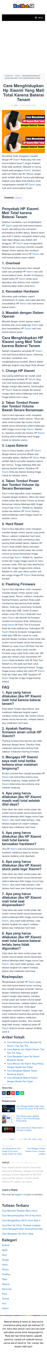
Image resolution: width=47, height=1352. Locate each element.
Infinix (5, 1264)
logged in (19, 1194)
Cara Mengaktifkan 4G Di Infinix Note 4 (21, 1220)
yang (40, 1139)
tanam (34, 1139)
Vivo (4, 1303)
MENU (40, 17)
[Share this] (4, 1093)
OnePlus (6, 1274)
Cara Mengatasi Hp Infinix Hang (17, 1233)
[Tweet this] (8, 1093)
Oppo (4, 1279)
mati (29, 1139)
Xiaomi (16, 159)
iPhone (5, 1269)
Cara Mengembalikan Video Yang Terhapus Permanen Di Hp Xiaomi (30, 1107)
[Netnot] (23, 5)
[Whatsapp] (22, 1093)
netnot (5, 1162)
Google (5, 1259)
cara (25, 1139)
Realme (5, 1284)
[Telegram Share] (18, 1093)
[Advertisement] (23, 48)
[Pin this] (13, 1093)
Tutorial (5, 1298)
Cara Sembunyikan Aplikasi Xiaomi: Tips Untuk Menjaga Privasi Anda (28, 1118)
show (18, 197)
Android (5, 1245)
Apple (4, 1249)
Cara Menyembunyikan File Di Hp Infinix (21, 1215)
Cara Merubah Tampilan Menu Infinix (20, 1210)
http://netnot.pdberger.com (24, 1162)
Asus (4, 1254)
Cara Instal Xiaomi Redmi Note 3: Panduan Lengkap (30, 1128)
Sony (4, 1293)
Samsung (6, 1288)
